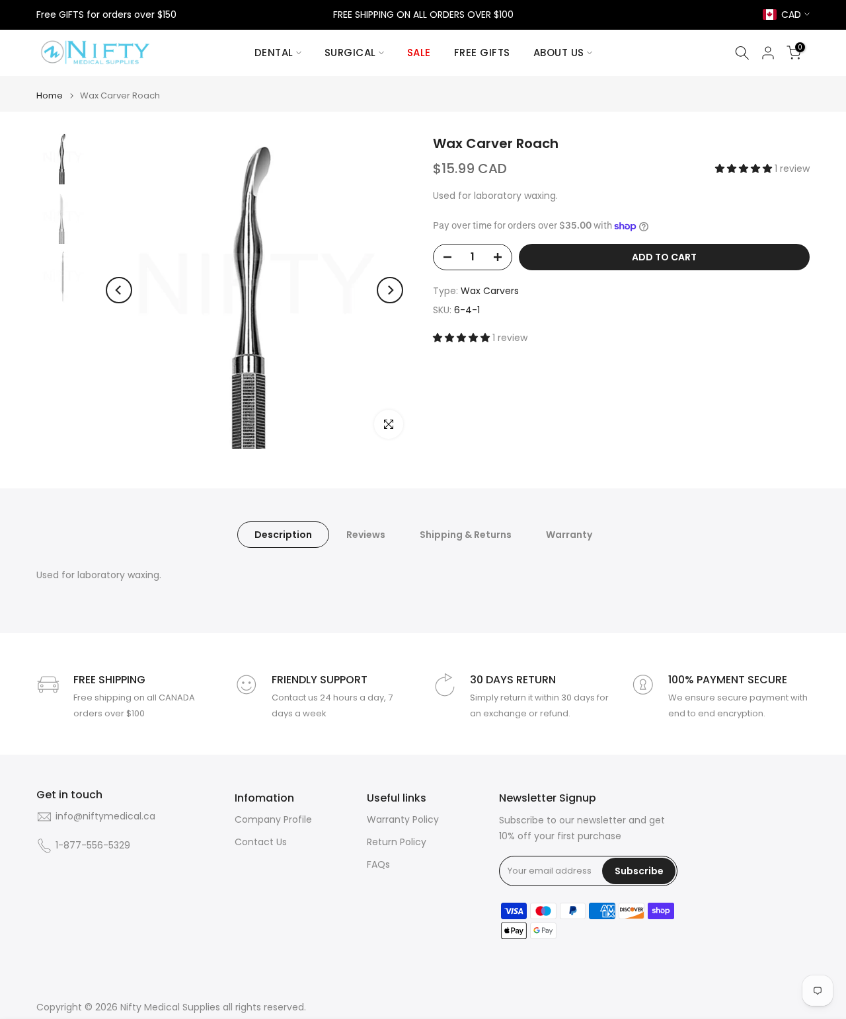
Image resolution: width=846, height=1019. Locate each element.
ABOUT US (558, 52)
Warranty (569, 534)
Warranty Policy (403, 819)
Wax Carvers (490, 290)
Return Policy (396, 842)
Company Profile (273, 819)
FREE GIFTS (482, 52)
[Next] (390, 290)
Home (49, 95)
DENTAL (273, 52)
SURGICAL (350, 52)
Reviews (365, 534)
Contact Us (261, 842)
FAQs (378, 864)
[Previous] (119, 290)
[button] (745, 168)
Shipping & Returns (466, 534)
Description (283, 534)
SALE (419, 52)
